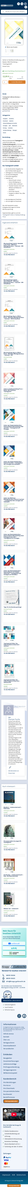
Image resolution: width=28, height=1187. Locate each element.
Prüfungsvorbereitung (11, 1067)
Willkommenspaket (10, 1073)
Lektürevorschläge (9, 1064)
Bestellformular (9, 1097)
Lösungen (5, 125)
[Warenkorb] (25, 3)
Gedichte (11, 121)
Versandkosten (20, 78)
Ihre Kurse (6, 1085)
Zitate (4, 132)
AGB (11, 1028)
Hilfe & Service (8, 1034)
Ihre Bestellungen (9, 1082)
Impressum (6, 1175)
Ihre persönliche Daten (11, 1091)
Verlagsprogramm (9, 1070)
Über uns (6, 1040)
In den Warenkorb (17, 82)
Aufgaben (5, 118)
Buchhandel (7, 1094)
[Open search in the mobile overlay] (14, 11)
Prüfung (5, 128)
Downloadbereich (9, 1046)
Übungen (15, 130)
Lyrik (10, 125)
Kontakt (6, 1037)
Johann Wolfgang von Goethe (10, 123)
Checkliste (11, 118)
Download (5, 121)
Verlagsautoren (8, 1043)
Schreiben (10, 128)
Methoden (14, 125)
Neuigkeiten (7, 1058)
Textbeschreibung (7, 130)
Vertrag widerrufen (11, 1101)
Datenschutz (21, 1175)
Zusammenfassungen (11, 1061)
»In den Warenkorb (9, 254)
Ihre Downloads (9, 1088)
